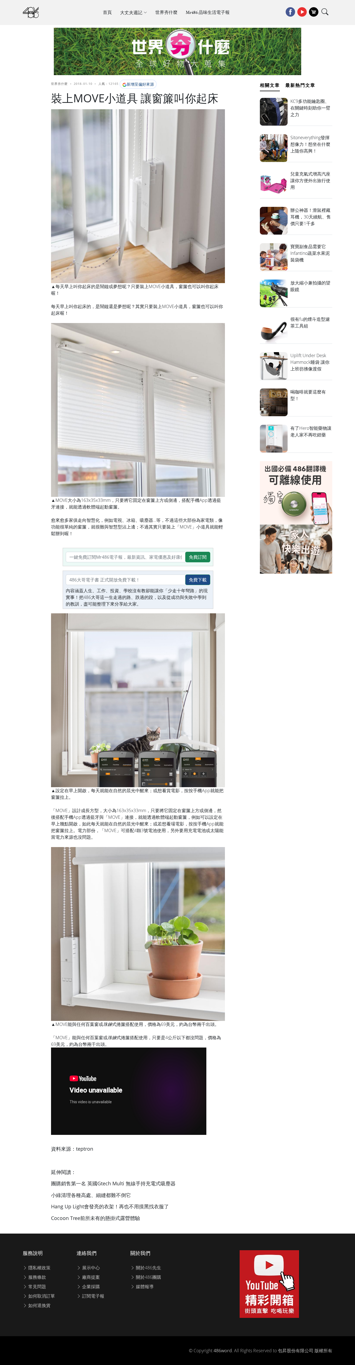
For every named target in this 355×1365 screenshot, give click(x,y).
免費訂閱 (198, 557)
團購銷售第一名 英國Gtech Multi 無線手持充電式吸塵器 (113, 1183)
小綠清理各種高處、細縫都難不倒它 (91, 1195)
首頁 (107, 12)
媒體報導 (144, 1286)
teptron (84, 1148)
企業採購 (90, 1286)
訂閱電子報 (92, 1296)
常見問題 (36, 1286)
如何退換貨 (38, 1305)
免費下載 (198, 580)
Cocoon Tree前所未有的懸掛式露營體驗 (95, 1218)
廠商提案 (90, 1277)
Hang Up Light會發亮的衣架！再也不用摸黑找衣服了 (110, 1206)
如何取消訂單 (41, 1296)
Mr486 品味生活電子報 (208, 12)
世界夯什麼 (166, 12)
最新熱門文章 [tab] (300, 85)
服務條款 (36, 1277)
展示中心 (90, 1268)
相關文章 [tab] (270, 85)
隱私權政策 (38, 1268)
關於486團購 (148, 1277)
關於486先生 (148, 1268)
